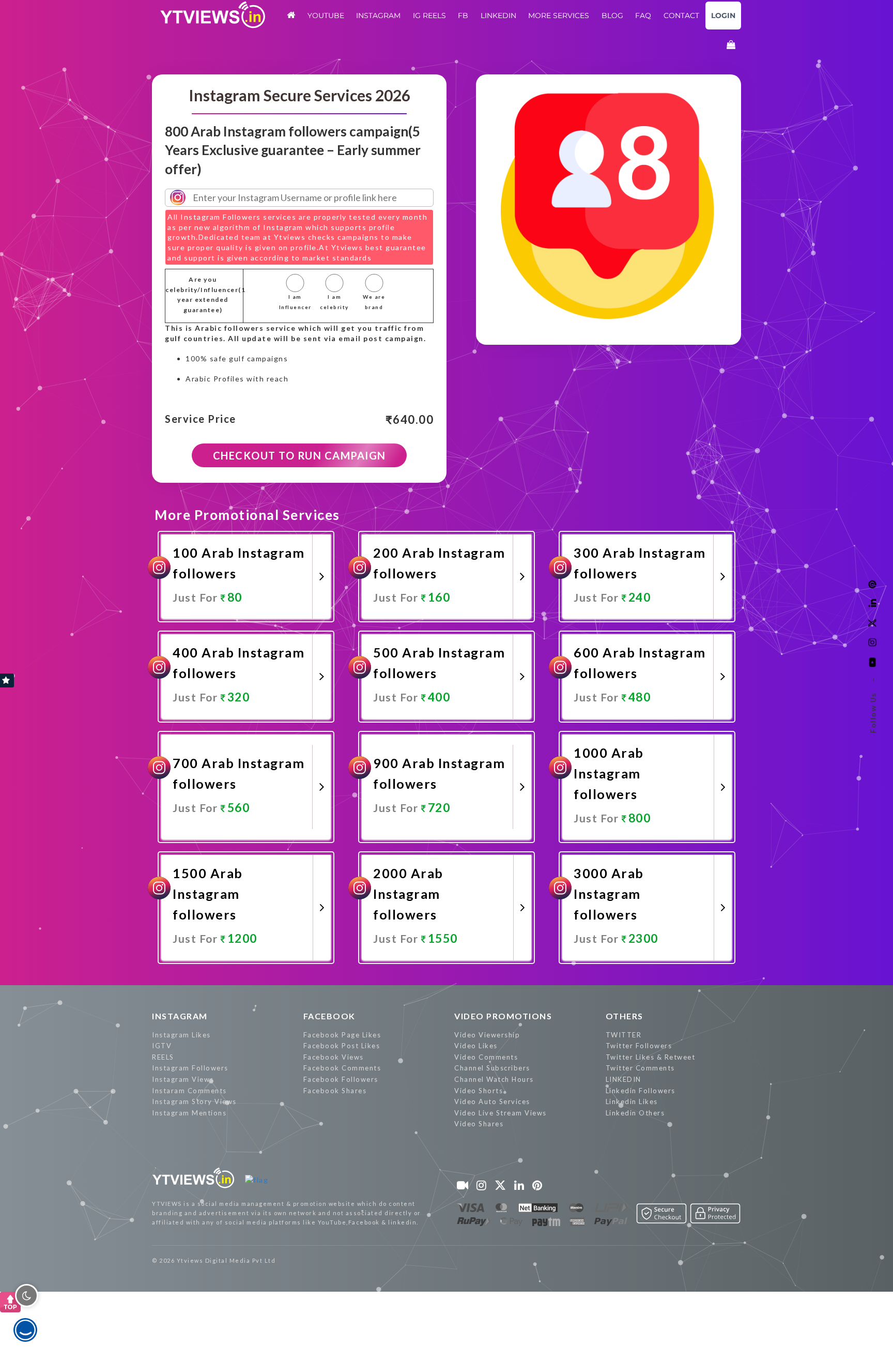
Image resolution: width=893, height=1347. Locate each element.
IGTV (162, 1046)
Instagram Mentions (189, 1113)
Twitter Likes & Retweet (651, 1057)
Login (723, 15)
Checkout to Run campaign (299, 455)
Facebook (329, 1016)
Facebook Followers (340, 1079)
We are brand (374, 302)
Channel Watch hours (494, 1079)
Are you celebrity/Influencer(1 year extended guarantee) (202, 294)
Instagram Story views (194, 1101)
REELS (163, 1057)
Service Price (200, 419)
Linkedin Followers (640, 1090)
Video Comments (486, 1057)
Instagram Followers (190, 1068)
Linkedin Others (635, 1113)
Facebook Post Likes (341, 1046)
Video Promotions (503, 1016)
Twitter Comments (640, 1068)
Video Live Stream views (500, 1113)
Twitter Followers (639, 1046)
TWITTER (624, 1035)
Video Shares (478, 1124)
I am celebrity (334, 302)
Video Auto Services (492, 1101)
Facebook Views (333, 1057)
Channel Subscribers (492, 1068)
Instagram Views (183, 1079)
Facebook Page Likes (342, 1035)
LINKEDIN (623, 1079)
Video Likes (476, 1046)
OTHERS (624, 1016)
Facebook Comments (342, 1068)
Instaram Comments (189, 1090)
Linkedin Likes (632, 1101)
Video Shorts (478, 1090)
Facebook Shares (335, 1090)
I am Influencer (295, 302)
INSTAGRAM (180, 1016)
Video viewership (487, 1035)
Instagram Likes (181, 1035)
